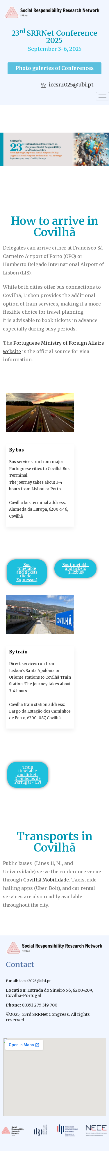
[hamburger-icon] (102, 96)
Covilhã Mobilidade (46, 880)
